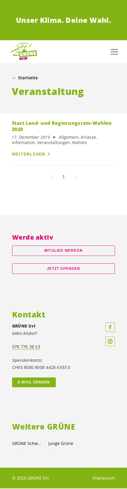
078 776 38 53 (26, 346)
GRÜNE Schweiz (26, 443)
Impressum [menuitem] (103, 478)
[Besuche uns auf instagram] (110, 341)
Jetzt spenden (63, 269)
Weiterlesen (28, 154)
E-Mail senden (34, 382)
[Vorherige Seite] (51, 177)
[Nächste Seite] (76, 177)
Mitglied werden (63, 250)
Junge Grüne (60, 443)
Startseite (28, 78)
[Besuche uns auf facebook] (110, 327)
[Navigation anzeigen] (114, 51)
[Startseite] (23, 52)
